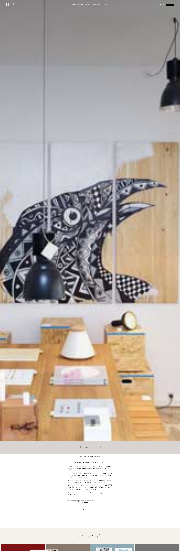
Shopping (89, 456)
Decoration (96, 4)
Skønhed (81, 4)
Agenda (105, 4)
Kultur (88, 4)
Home (81, 456)
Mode (74, 4)
